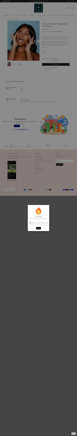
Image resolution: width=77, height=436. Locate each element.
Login (38, 228)
